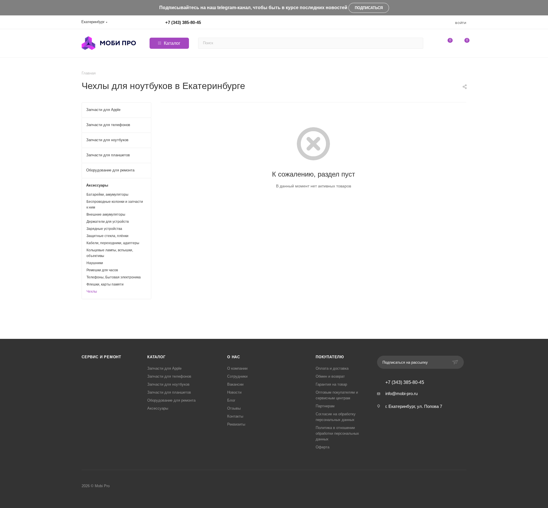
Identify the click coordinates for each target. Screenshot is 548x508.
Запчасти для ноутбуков (168, 384)
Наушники (94, 263)
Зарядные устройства (104, 229)
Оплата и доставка (332, 368)
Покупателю (330, 357)
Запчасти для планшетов (169, 392)
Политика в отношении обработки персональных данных (337, 433)
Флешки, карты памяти (105, 284)
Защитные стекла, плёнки (107, 236)
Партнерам (325, 406)
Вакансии (235, 384)
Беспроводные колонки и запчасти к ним (114, 204)
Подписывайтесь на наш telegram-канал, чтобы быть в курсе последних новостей (253, 7)
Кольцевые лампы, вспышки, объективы (109, 253)
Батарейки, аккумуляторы (107, 195)
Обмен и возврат (330, 376)
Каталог (156, 357)
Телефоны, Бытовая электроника (113, 277)
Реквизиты (236, 424)
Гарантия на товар (331, 384)
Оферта (322, 447)
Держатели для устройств (107, 222)
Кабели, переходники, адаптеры (112, 243)
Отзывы (234, 408)
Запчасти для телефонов (169, 376)
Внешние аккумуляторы (105, 214)
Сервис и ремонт (101, 357)
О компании (237, 368)
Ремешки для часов (102, 270)
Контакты (235, 416)
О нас (233, 357)
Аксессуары (157, 408)
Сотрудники (237, 376)
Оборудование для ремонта (171, 400)
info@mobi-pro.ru (401, 393)
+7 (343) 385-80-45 (183, 22)
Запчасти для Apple (164, 368)
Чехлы (91, 292)
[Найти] (418, 43)
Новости (234, 392)
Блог (231, 400)
